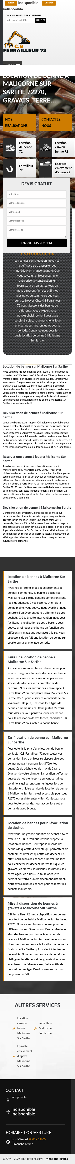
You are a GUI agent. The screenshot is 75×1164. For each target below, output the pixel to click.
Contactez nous (51, 123)
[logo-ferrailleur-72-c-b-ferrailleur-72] (25, 41)
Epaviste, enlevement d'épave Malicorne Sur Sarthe (24, 1056)
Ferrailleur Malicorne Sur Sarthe (45, 1028)
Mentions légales (57, 1159)
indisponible (23, 3)
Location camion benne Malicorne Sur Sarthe (23, 1028)
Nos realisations (16, 123)
